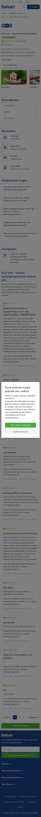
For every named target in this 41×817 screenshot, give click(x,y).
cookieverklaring (11, 417)
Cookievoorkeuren (20, 431)
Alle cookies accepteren (20, 425)
